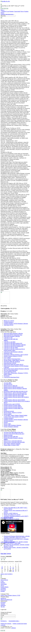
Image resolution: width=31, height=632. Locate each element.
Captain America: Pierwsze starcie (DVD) (14, 399)
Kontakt (3, 591)
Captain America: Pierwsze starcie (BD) (14, 395)
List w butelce (7, 357)
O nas (7, 11)
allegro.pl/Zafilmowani (6, 599)
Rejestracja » (4, 621)
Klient (5, 409)
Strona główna (4, 580)
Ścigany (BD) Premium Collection (12, 425)
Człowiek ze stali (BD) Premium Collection (15, 344)
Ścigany (6, 422)
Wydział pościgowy (9, 421)
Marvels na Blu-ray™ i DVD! (11, 519)
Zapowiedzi (17, 11)
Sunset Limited (7, 414)
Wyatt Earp (6, 375)
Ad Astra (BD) (7, 383)
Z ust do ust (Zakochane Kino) (11, 377)
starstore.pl (3, 598)
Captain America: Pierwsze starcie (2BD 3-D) (15, 394)
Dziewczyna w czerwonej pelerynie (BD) (14, 442)
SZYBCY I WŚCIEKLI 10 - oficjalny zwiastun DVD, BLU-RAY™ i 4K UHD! (16, 542)
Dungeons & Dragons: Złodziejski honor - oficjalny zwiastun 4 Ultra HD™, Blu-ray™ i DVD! (17, 536)
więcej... (6, 340)
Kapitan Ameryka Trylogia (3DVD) (13, 407)
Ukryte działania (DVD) (10, 371)
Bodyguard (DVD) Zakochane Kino (13, 335)
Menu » (3, 10)
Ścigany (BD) (7, 423)
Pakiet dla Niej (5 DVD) (10, 363)
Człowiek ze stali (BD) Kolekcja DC (13, 343)
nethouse (13, 627)
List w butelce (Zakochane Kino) (12, 359)
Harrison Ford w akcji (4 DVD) (12, 404)
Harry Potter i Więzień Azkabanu (12, 443)
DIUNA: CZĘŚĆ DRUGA (11, 513)
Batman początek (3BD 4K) (11, 436)
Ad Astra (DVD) (8, 384)
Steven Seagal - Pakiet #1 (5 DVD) (13, 412)
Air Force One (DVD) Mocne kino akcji (14, 433)
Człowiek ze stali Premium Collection (13, 351)
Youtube (3, 604)
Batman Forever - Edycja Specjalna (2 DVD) (15, 392)
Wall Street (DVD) (8, 325)
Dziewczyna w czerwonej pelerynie (13, 440)
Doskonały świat (8, 353)
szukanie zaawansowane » (7, 14)
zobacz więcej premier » (7, 574)
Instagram (3, 605)
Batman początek (8, 435)
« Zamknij (3, 11)
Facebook (3, 602)
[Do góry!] (5, 1)
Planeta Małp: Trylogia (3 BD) (11, 445)
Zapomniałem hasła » (14, 621)
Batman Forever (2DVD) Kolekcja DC (14, 387)
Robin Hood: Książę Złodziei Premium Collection (16, 368)
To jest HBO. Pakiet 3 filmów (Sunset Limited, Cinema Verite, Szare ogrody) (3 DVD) (15, 416)
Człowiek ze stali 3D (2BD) (11, 347)
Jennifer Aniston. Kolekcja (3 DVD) (13, 356)
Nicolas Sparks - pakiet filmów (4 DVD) (14, 360)
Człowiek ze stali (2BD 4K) (11, 339)
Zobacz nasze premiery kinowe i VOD (10, 595)
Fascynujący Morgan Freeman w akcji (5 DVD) (16, 354)
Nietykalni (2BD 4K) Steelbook (12, 361)
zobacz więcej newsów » (7, 517)
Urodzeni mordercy (9, 322)
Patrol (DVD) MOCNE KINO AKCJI (13, 364)
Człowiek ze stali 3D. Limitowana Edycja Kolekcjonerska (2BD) (14, 349)
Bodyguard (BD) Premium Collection (13, 333)
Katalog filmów (5, 587)
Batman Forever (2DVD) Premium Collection (15, 388)
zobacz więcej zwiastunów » (8, 542)
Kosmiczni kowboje (9, 411)
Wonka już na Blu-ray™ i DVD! (12, 514)
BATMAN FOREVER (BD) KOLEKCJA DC (16, 391)
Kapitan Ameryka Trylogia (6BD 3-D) (13, 408)
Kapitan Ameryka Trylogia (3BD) (12, 405)
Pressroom (3, 589)
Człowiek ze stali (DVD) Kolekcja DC (13, 346)
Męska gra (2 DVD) (9, 320)
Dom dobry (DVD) (6, 553)
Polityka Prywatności (6, 623)
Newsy (22, 11)
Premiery (11, 11)
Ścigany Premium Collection (11, 426)
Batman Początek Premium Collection (13, 438)
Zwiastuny (3, 588)
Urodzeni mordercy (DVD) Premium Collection (16, 323)
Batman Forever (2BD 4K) (10, 385)
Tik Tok (3, 606)
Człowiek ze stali (8, 337)
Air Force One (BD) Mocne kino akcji (13, 432)
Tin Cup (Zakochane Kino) (10, 370)
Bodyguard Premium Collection (12, 336)
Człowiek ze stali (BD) (9, 342)
